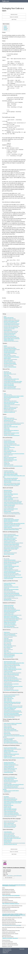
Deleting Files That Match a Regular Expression (12, 838)
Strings (5, 316)
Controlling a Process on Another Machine (11, 790)
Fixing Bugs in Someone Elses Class (10, 540)
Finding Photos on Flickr (8, 697)
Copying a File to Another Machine (10, 645)
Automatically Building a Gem (9, 767)
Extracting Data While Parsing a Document (11, 562)
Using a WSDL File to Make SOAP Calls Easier (12, 703)
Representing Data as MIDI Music (10, 600)
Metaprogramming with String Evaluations (11, 547)
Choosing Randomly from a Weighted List (11, 430)
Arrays (5, 393)
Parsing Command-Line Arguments (10, 800)
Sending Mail (6, 638)
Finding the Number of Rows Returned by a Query (12, 615)
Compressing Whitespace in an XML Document (12, 571)
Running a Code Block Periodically (10, 386)
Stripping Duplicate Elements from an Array (11, 397)
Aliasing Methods (7, 551)
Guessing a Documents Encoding (10, 572)
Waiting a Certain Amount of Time (10, 387)
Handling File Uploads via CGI (9, 654)
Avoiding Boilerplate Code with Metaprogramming (12, 546)
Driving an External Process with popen (11, 786)
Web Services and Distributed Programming (11, 694)
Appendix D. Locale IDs (7, 946)
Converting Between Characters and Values (11, 323)
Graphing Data (6, 588)
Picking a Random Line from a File (10, 451)
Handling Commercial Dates (9, 385)
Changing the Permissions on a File (10, 443)
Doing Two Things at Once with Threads (11, 780)
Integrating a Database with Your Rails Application (12, 669)
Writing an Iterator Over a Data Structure (11, 478)
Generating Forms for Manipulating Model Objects (12, 681)
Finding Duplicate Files (8, 840)
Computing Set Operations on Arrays (10, 410)
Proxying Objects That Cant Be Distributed (11, 713)
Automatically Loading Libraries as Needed (11, 525)
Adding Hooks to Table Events (9, 626)
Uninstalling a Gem (7, 752)
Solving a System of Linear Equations (10, 359)
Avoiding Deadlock (7, 791)
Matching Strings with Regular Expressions (11, 337)
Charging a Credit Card (8, 704)
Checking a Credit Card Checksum (10, 366)
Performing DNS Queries (8, 637)
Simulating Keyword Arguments (9, 505)
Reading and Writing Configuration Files (11, 598)
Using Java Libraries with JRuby (9, 827)
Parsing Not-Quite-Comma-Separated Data (11, 593)
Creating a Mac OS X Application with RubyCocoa (12, 815)
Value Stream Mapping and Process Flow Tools (12, 917)
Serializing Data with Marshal (9, 607)
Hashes (5, 416)
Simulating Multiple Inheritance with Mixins (11, 519)
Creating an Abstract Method (9, 507)
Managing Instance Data (8, 491)
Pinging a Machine (7, 648)
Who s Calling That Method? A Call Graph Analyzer (13, 743)
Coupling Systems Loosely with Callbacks (11, 485)
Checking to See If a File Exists (9, 441)
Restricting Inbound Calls (7, 900)
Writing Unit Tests (7, 732)
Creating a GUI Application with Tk (10, 811)
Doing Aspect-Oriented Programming (10, 552)
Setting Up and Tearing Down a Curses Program (12, 802)
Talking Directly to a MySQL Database (10, 616)
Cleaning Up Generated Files (9, 766)
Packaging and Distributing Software (10, 747)
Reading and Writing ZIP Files (9, 596)
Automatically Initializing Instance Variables (11, 545)
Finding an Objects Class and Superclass (11, 535)
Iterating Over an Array (8, 394)
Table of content (14, 851)
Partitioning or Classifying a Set (9, 412)
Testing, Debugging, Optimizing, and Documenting (13, 723)
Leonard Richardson (17, 875)
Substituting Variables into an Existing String (11, 320)
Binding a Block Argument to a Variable (11, 474)
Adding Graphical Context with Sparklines (11, 589)
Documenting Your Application (9, 738)
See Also (5, 29)
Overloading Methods (7, 496)
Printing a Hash (6, 427)
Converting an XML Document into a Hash (11, 566)
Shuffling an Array (7, 405)
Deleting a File (6, 462)
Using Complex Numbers (8, 360)
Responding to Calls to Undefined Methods (11, 544)
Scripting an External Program (9, 833)
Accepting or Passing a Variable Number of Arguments (13, 503)
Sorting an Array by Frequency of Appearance (12, 404)
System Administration (8, 831)
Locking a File (6, 456)
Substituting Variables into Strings (10, 318)
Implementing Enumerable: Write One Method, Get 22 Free (14, 523)
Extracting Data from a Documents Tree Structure (12, 561)
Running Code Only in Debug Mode (10, 724)
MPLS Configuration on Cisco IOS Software (11, 925)
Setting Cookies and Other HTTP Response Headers (13, 653)
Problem (5, 25)
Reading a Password (7, 807)
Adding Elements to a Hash (8, 420)
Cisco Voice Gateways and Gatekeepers (11, 895)
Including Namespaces (8, 527)
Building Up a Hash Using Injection (10, 408)
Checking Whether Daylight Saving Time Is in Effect (13, 381)
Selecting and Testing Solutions (9, 923)
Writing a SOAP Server (8, 700)
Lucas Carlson (10, 875)
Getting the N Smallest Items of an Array (11, 407)
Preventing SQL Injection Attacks (9, 623)
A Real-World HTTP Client (8, 656)
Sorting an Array (7, 399)
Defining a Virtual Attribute (8, 498)
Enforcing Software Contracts (9, 554)
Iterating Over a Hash (7, 425)
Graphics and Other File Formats (9, 583)
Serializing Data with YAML (8, 606)
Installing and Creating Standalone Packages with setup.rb (14, 757)
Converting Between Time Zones (9, 380)
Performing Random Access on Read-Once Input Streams (14, 453)
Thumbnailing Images (8, 584)
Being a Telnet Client (7, 643)
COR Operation (5, 899)
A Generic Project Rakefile (8, 772)
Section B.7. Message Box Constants (10, 944)
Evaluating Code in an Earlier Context (10, 549)
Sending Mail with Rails (8, 685)
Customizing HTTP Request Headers (10, 635)
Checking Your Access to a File (9, 442)
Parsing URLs (6, 650)
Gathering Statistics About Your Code (10, 768)
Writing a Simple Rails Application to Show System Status (14, 662)
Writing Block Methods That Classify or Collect (12, 480)
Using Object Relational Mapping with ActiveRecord (13, 618)
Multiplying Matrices (7, 358)
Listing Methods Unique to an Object (10, 537)
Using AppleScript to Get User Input (10, 816)
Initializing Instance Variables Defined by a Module (13, 528)
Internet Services (7, 632)
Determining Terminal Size (8, 805)
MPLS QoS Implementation (7, 936)
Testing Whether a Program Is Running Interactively (13, 801)
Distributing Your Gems (8, 756)
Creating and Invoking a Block (9, 471)
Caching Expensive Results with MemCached (12, 715)
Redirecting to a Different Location (10, 666)
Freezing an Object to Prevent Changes (11, 508)
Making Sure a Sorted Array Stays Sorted (11, 402)
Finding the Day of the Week (9, 383)
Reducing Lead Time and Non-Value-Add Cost (12, 922)
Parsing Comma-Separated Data (9, 591)
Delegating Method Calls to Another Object (11, 500)
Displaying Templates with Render (10, 667)
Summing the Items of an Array (9, 403)
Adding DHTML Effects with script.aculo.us (11, 680)
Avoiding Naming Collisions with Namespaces (12, 524)
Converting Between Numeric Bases (10, 353)
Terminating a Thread (7, 783)
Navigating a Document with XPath (10, 563)
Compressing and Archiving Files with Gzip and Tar (13, 595)
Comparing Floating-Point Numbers (10, 348)
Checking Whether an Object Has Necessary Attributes (13, 542)
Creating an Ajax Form (8, 682)
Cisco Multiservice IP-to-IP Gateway (10, 902)
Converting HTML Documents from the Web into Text (13, 577)
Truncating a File (7, 463)
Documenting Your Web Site (9, 687)
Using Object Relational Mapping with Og (11, 620)
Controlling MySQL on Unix (8, 613)
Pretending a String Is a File (9, 458)
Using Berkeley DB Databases (9, 612)
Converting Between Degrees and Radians (11, 356)
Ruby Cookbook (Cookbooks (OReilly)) (10, 903)
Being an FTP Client (7, 642)
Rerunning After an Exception (9, 728)
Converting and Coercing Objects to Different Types (13, 501)
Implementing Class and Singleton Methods (11, 512)
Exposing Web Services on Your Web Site (11, 683)
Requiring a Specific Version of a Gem (10, 751)
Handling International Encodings (10, 333)
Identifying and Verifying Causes (9, 920)
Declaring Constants (7, 511)
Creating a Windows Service (9, 779)
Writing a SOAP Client (8, 699)
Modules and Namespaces (8, 518)
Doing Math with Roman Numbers (10, 363)
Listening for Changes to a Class (9, 541)
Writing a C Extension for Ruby (9, 822)
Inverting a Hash (7, 429)
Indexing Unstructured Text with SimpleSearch (12, 610)
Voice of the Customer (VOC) (8, 919)
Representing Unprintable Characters (10, 322)
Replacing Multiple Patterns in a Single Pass (12, 338)
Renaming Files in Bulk (8, 839)
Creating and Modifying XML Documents (11, 569)
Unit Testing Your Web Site (8, 688)
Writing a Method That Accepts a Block (10, 473)
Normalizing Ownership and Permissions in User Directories (14, 843)
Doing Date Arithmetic (8, 377)
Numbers (5, 345)
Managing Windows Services (9, 834)
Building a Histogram (7, 431)
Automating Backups (7, 841)
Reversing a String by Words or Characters (11, 321)
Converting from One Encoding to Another (11, 573)
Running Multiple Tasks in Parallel (10, 771)
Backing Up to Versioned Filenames (10, 457)
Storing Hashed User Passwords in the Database (12, 672)
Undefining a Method (7, 550)
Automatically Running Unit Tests (9, 763)
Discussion (6, 28)
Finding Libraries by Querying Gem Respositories (12, 749)
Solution (5, 27)
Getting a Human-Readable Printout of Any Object (12, 502)
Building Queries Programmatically (10, 621)
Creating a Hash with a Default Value (10, 419)
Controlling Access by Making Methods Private (12, 513)
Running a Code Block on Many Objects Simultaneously (14, 784)
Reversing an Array (7, 398)
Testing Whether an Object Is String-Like (11, 331)
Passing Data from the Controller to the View (11, 664)
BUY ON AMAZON (8, 877)
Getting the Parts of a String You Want (10, 332)
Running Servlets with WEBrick (9, 655)
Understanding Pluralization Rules (10, 670)
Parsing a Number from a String (9, 347)
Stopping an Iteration (7, 481)
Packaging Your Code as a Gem (9, 755)
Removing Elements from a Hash (9, 421)
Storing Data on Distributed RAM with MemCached (13, 714)
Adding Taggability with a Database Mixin (11, 627)
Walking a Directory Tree (8, 454)
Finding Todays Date (7, 372)
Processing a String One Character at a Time (12, 326)
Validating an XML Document (9, 567)
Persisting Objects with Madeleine (10, 608)
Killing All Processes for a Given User (10, 844)
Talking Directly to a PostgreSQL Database (11, 617)
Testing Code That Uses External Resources (11, 734)
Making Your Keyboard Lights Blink (10, 810)
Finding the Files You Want (8, 464)
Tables (3, 887)
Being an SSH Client (7, 644)
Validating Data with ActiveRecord (10, 622)
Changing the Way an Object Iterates (10, 479)
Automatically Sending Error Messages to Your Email (13, 686)
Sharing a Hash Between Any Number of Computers (13, 707)
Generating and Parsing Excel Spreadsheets (12, 594)
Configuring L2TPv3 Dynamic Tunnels (10, 933)
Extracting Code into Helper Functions (10, 677)
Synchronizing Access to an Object (10, 781)
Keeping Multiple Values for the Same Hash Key (12, 424)
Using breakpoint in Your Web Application (11, 690)
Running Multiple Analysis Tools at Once (11, 741)
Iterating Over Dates (7, 376)
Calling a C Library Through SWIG (10, 824)
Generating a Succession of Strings (10, 336)
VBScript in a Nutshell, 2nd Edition (10, 938)
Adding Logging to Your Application (10, 729)
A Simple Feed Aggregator (8, 578)
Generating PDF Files (7, 599)
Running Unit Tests (7, 733)
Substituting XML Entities (8, 568)
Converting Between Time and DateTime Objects (12, 382)
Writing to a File (6, 448)
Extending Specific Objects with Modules (11, 520)
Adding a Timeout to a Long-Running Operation (12, 388)
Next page (14, 19)
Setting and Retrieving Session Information (11, 675)
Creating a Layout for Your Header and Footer (12, 665)
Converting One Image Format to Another (11, 586)
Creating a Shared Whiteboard (9, 709)
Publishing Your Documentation (9, 769)
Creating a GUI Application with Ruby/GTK (11, 813)
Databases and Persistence (9, 605)
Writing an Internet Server (8, 649)
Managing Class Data (8, 492)
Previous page (14, 14)
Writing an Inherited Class (8, 495)
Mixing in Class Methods (8, 522)
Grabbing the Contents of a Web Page (10, 633)
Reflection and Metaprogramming (10, 534)
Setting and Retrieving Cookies (9, 676)
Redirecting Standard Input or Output (10, 459)
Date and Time (6, 371)
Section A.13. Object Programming (9, 943)
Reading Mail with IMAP (8, 639)
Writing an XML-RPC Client (8, 698)
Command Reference (6, 935)
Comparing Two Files (7, 452)
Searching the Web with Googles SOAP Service (12, 702)
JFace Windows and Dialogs (8, 889)
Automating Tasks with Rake (9, 762)
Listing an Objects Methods (8, 536)
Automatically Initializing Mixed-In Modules (11, 529)
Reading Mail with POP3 (8, 640)
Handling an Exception (8, 727)
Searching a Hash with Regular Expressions (11, 435)
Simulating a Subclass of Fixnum (9, 361)
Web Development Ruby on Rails (10, 661)
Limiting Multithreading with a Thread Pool (11, 785)
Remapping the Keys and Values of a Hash (11, 432)
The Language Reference (7, 941)
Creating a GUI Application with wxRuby (11, 812)
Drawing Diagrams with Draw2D (9, 892)
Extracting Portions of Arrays (9, 409)
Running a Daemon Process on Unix (10, 778)
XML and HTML (6, 558)
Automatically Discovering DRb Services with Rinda (13, 712)
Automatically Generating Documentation (11, 764)
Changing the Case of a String (9, 328)
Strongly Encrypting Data (8, 590)
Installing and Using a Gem (8, 750)
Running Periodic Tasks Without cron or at (11, 836)
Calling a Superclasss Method (9, 506)
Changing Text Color (7, 806)
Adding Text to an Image (8, 585)
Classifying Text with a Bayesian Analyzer (11, 341)
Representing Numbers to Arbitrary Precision (12, 349)
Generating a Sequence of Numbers (10, 364)
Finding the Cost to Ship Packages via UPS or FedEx (13, 705)
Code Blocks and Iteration (8, 470)
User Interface (6, 796)
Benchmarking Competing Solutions (10, 740)
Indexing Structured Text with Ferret (10, 611)
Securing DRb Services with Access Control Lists (12, 710)
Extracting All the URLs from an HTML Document (12, 574)
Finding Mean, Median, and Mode (10, 355)
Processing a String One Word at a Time (11, 327)
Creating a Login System (8, 671)
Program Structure (6, 940)
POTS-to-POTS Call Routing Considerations (11, 897)
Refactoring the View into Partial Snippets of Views (13, 678)
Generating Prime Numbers (9, 365)
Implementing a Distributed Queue (10, 708)
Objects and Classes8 (8, 490)
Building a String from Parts (8, 317)
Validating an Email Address (9, 339)
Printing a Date (6, 375)
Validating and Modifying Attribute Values (11, 497)
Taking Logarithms (7, 354)
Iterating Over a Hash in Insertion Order (11, 426)
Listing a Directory (7, 446)
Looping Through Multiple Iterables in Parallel (12, 483)
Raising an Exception (7, 725)
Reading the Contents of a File (9, 447)
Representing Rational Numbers (9, 350)
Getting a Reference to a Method (9, 539)
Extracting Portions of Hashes (9, 434)
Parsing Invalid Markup (8, 564)
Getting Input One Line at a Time (9, 797)
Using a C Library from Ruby (9, 823)
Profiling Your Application (8, 739)
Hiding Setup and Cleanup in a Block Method (12, 484)
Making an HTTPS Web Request (9, 634)
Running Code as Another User (9, 835)
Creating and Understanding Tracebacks (11, 730)
